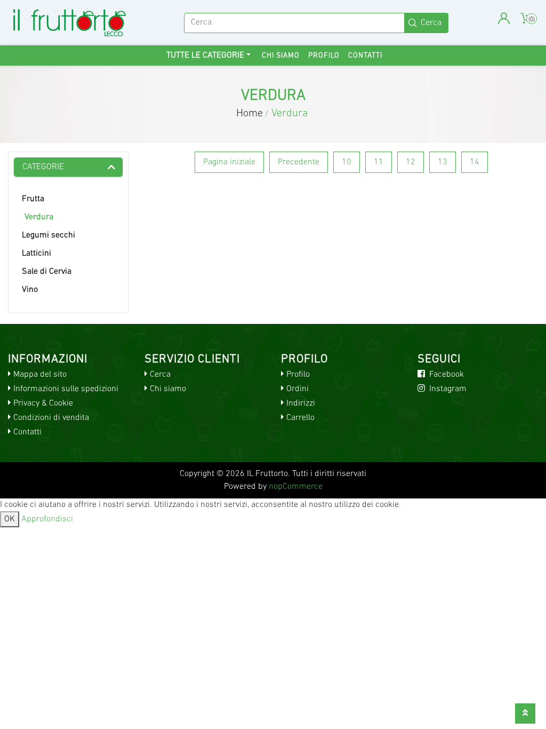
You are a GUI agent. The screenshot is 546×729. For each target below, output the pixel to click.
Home (249, 113)
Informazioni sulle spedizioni (65, 389)
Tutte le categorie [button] (205, 55)
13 (442, 162)
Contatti (365, 56)
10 (346, 162)
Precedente (298, 162)
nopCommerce (296, 486)
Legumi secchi (48, 235)
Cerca (160, 374)
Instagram (447, 389)
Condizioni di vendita (51, 418)
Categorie (43, 167)
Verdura (39, 217)
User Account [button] (504, 18)
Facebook (445, 374)
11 (378, 162)
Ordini (297, 389)
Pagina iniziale (229, 162)
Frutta (33, 199)
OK (9, 519)
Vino (30, 290)
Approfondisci (47, 519)
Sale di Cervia (46, 271)
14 (474, 162)
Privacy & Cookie (43, 403)
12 (410, 162)
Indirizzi (300, 403)
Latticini (36, 253)
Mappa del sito (40, 374)
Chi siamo (281, 56)
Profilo (324, 56)
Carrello (300, 418)
